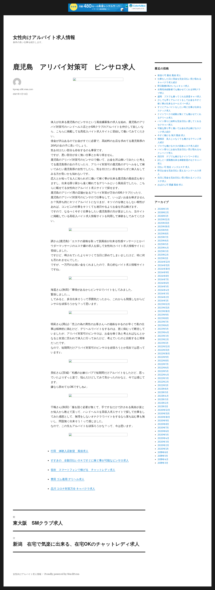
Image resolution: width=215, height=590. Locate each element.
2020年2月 (163, 445)
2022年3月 (163, 378)
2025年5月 (163, 244)
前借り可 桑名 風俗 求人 (169, 75)
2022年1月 (163, 385)
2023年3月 (163, 335)
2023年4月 (163, 332)
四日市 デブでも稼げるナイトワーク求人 (178, 156)
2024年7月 (163, 279)
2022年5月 (163, 371)
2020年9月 (163, 420)
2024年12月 (164, 261)
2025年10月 (164, 226)
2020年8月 (163, 424)
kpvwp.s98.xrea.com (23, 89)
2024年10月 (164, 268)
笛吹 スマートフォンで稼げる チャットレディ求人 (83, 469)
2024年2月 (163, 297)
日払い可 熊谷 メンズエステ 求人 (174, 167)
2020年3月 (163, 441)
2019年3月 (163, 462)
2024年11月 (164, 265)
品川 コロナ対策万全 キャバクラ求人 (73, 488)
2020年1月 (163, 448)
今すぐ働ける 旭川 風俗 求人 (171, 135)
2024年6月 (163, 283)
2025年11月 (163, 223)
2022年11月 (163, 350)
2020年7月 (163, 427)
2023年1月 (163, 343)
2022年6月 (163, 367)
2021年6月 (163, 388)
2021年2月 (163, 403)
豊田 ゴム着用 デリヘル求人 (67, 479)
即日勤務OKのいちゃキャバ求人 (173, 86)
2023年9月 (163, 314)
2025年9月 (163, 230)
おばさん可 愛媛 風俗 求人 (170, 184)
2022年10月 (164, 353)
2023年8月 (163, 318)
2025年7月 (163, 237)
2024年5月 (163, 286)
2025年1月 (163, 258)
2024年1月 (163, 300)
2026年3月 (163, 208)
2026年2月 (163, 212)
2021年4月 (163, 395)
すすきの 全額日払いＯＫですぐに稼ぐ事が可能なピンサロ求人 (90, 460)
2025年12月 (164, 219)
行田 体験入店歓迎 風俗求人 (69, 451)
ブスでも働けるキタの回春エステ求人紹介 (178, 145)
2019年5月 (163, 455)
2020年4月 (163, 438)
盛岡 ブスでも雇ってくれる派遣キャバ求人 (179, 96)
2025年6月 (163, 240)
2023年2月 (163, 339)
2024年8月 (163, 276)
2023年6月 (163, 325)
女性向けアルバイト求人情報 (44, 37)
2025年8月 (163, 233)
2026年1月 (163, 216)
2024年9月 (163, 272)
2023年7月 (163, 321)
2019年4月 (163, 459)
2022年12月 (164, 346)
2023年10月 (164, 311)
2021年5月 (163, 392)
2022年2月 (163, 381)
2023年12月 (164, 304)
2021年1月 (163, 406)
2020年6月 (163, 431)
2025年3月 (163, 251)
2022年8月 (163, 360)
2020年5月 (163, 434)
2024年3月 (163, 293)
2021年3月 (163, 399)
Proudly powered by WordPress (61, 574)
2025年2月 (163, 254)
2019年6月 (163, 452)
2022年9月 (163, 357)
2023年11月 (163, 307)
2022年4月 (163, 374)
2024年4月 (163, 290)
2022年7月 (163, 364)
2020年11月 (164, 413)
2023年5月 (163, 328)
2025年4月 (163, 247)
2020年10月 (164, 417)
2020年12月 (164, 410)
